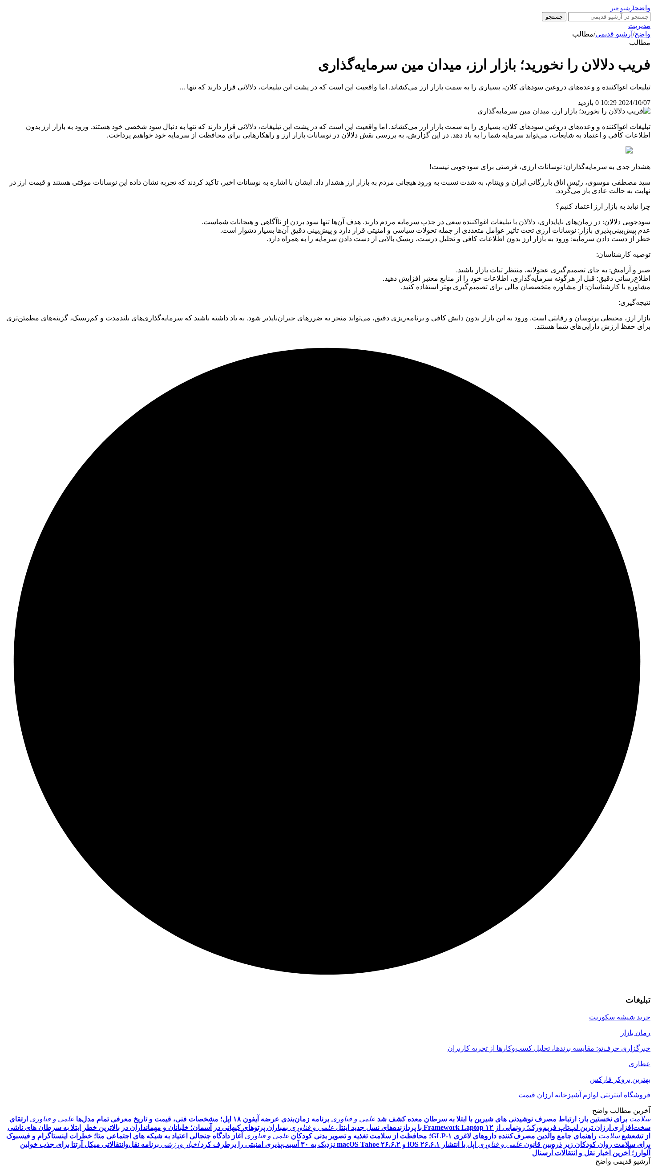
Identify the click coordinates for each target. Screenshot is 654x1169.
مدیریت (639, 25)
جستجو (554, 16)
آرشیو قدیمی (614, 34)
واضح (642, 34)
